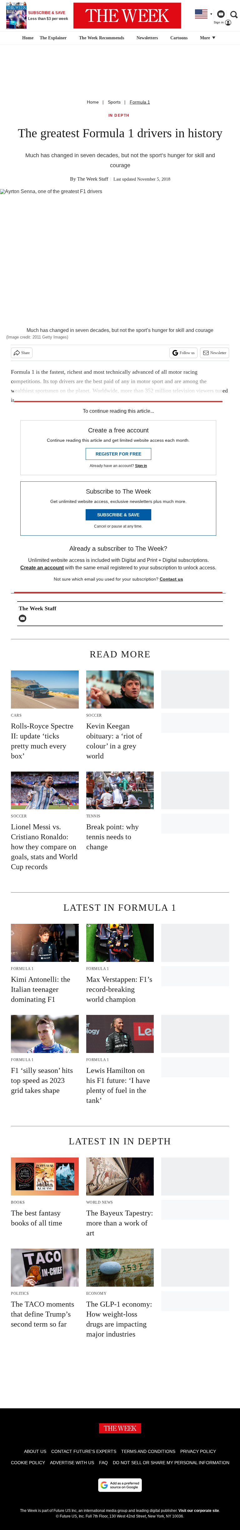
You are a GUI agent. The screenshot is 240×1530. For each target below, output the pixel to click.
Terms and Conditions (148, 1451)
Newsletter (218, 353)
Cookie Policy (28, 1462)
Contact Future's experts (83, 1451)
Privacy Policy (198, 1451)
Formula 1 (140, 102)
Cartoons (179, 38)
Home (93, 102)
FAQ (103, 1462)
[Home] (27, 38)
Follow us (187, 353)
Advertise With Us (72, 1462)
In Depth (119, 116)
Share (25, 353)
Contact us (171, 579)
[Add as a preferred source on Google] (120, 1485)
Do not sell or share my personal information (171, 1462)
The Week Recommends (101, 38)
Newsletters (147, 38)
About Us (35, 1451)
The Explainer (53, 38)
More (205, 38)
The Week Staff (92, 179)
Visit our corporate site (198, 1510)
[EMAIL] (24, 618)
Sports (114, 102)
